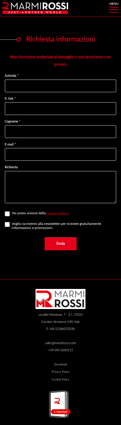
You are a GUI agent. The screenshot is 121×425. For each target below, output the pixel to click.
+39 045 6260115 (60, 350)
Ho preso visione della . (40, 213)
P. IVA (10, 98)
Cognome (13, 121)
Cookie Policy (60, 379)
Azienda (12, 75)
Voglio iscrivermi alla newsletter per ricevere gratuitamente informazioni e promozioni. (56, 226)
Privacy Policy (61, 371)
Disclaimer (60, 364)
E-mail (10, 144)
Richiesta (11, 167)
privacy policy (57, 213)
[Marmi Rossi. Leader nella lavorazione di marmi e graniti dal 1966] (35, 8)
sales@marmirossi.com (60, 343)
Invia (60, 243)
